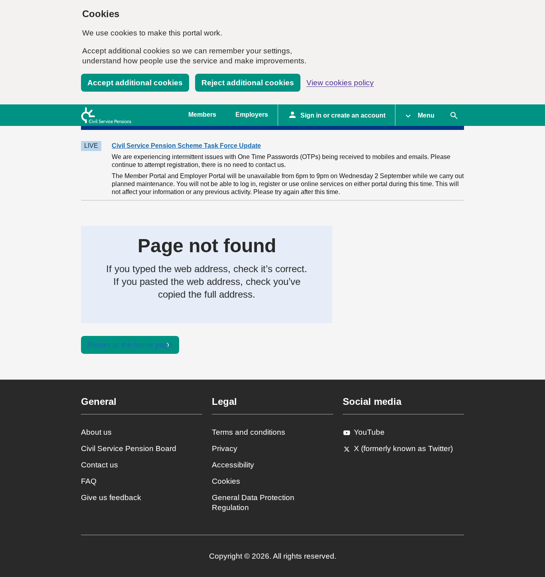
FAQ (89, 481)
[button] (419, 115)
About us (96, 432)
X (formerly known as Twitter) (403, 448)
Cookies (226, 481)
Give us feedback (111, 497)
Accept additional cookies (135, 83)
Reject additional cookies (247, 83)
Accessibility (233, 465)
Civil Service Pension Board (128, 448)
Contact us (99, 465)
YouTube (369, 432)
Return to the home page (130, 345)
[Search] (454, 115)
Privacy (224, 448)
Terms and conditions (248, 432)
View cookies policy (340, 82)
